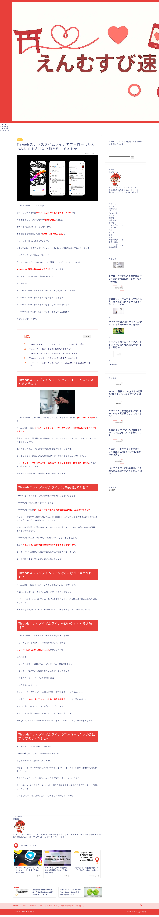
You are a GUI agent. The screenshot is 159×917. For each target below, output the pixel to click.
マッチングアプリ (116, 245)
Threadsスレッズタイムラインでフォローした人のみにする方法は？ (58, 344)
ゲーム (111, 215)
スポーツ (112, 230)
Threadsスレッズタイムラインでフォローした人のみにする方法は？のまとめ (60, 364)
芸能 (110, 237)
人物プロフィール (116, 240)
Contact (4, 129)
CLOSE (87, 336)
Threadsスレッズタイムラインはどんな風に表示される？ (53, 353)
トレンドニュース (116, 225)
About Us (5, 131)
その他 (111, 223)
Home (3, 124)
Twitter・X (113, 213)
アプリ (20, 139)
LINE (111, 211)
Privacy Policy (20, 911)
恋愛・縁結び (114, 242)
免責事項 (31, 911)
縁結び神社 (113, 247)
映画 (110, 235)
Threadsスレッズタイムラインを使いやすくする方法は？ (53, 358)
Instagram (113, 209)
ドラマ (111, 232)
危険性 (111, 218)
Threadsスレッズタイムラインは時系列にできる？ (50, 349)
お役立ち (112, 220)
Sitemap (4, 126)
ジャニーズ (113, 228)
